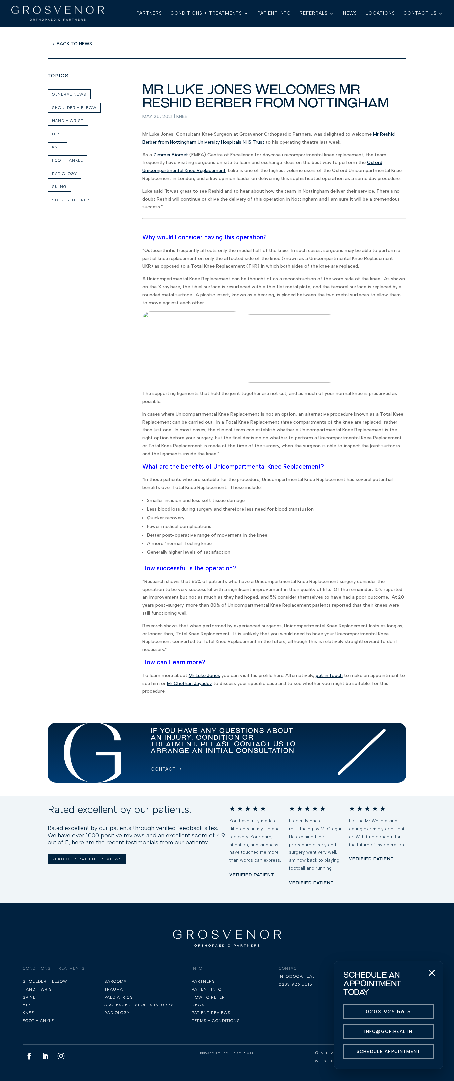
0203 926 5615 (388, 1011)
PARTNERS (149, 13)
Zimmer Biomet (170, 155)
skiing (59, 186)
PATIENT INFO (274, 13)
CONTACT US (420, 13)
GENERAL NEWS (69, 94)
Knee (181, 116)
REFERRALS (314, 13)
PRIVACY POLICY (214, 1053)
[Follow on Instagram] (61, 1056)
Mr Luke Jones (204, 675)
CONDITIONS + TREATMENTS (206, 13)
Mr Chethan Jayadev (189, 683)
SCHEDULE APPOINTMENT (389, 1051)
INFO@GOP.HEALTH (388, 1031)
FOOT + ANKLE (67, 160)
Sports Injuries (71, 200)
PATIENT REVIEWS (211, 1012)
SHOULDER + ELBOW (74, 107)
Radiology (64, 173)
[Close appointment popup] (431, 972)
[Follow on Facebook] (29, 1056)
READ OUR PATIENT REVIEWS (87, 859)
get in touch (329, 675)
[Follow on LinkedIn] (45, 1056)
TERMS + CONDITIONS (216, 1020)
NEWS (350, 13)
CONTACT (163, 769)
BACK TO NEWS (74, 44)
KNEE (57, 147)
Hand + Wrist (68, 120)
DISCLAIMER (244, 1053)
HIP (55, 134)
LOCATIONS (380, 13)
